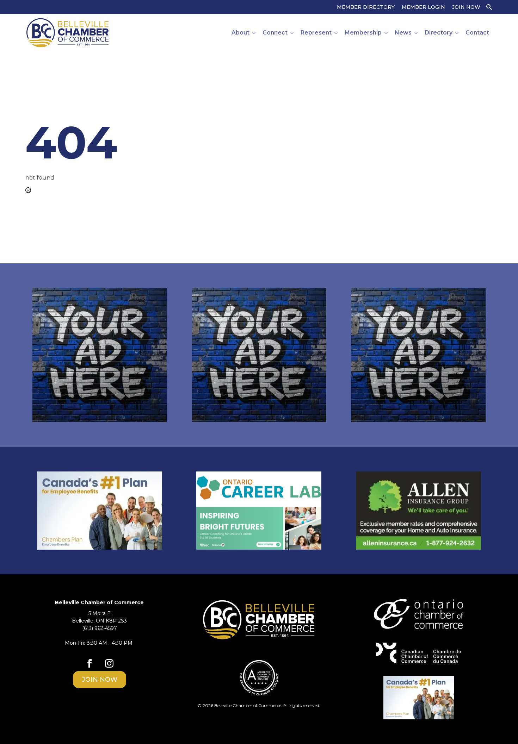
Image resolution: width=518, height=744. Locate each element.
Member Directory (366, 7)
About (240, 32)
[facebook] (89, 663)
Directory (438, 32)
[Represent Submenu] (336, 33)
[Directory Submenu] (457, 33)
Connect (275, 32)
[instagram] (109, 663)
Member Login (423, 7)
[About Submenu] (254, 33)
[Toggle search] (489, 7)
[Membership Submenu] (386, 33)
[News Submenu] (416, 33)
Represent (316, 32)
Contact (477, 32)
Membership (363, 32)
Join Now (466, 7)
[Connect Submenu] (292, 33)
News (403, 32)
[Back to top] (500, 726)
